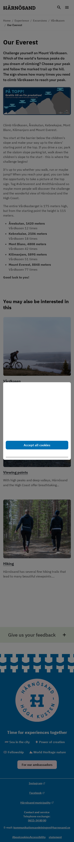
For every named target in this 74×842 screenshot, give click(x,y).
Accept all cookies (37, 445)
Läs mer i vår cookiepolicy (24, 433)
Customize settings (38, 454)
